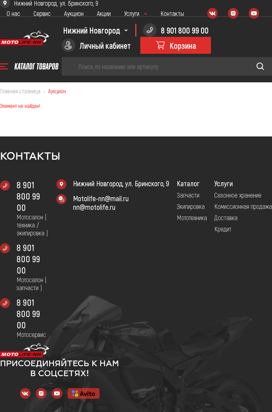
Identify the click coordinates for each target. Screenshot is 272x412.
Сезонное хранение (237, 195)
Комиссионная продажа (243, 206)
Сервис (42, 13)
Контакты (172, 13)
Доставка (226, 217)
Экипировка (191, 206)
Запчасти (188, 195)
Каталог (188, 183)
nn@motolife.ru (94, 207)
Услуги (131, 13)
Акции (104, 13)
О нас (13, 13)
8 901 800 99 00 (28, 196)
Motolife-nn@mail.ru (101, 198)
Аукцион (74, 13)
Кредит (223, 229)
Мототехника (192, 217)
